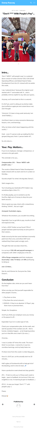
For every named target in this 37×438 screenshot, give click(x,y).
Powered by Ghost (18, 427)
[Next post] (34, 404)
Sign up (18, 421)
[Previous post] (3, 404)
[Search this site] (31, 2)
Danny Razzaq (8, 3)
